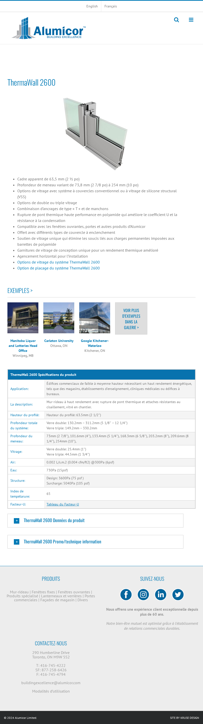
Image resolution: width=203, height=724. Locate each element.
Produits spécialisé (23, 595)
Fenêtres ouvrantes (74, 591)
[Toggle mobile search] (176, 19)
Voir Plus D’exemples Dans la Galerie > (131, 318)
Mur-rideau (20, 591)
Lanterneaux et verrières (62, 595)
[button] (95, 520)
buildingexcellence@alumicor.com (50, 682)
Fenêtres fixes (44, 591)
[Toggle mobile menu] (191, 19)
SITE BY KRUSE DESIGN (184, 718)
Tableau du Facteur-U (63, 504)
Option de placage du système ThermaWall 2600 (58, 267)
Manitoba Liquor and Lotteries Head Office (23, 345)
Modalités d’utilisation (51, 691)
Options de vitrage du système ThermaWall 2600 (58, 262)
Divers (82, 599)
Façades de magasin (58, 599)
